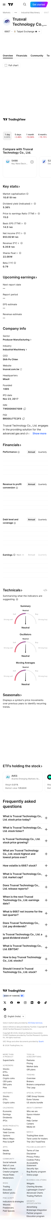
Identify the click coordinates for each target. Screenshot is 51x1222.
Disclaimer (31, 1153)
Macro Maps (8, 1138)
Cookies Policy (33, 1160)
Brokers (30, 1081)
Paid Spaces (8, 1211)
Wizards (6, 1204)
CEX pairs (7, 1081)
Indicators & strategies (13, 1201)
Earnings (7, 1114)
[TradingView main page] (10, 4)
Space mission (33, 1114)
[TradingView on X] (5, 1003)
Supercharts (8, 1060)
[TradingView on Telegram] (39, 1003)
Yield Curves (8, 1132)
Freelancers (8, 1207)
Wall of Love (8, 1165)
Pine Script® (8, 1141)
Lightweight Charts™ (36, 1189)
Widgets (30, 1183)
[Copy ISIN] (24, 409)
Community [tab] (37, 55)
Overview (31, 1078)
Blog (29, 1117)
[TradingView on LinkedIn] (32, 1003)
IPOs (5, 1120)
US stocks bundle (35, 1102)
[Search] (24, 4)
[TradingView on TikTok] (46, 1003)
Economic (7, 1111)
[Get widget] (45, 590)
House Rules (8, 1174)
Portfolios (7, 1129)
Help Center (32, 1120)
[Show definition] (27, 194)
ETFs (5, 1072)
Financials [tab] (21, 55)
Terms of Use (33, 1150)
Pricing (30, 1063)
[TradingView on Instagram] (25, 1003)
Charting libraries (34, 1186)
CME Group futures (35, 1096)
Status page (32, 1174)
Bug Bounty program (36, 1171)
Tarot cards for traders (37, 1138)
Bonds (6, 1075)
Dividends (7, 1117)
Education (7, 1189)
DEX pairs (7, 1084)
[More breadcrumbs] (15, 12)
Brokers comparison (36, 1084)
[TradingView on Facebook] (12, 1003)
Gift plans (31, 1069)
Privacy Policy (33, 1156)
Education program (35, 1216)
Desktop (7, 1153)
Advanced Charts (35, 1193)
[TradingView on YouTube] (18, 1003)
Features (31, 1060)
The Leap (31, 1087)
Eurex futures (33, 1099)
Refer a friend (9, 1168)
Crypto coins (9, 1078)
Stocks (6, 1069)
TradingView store (35, 1135)
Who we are (32, 1111)
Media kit (31, 1127)
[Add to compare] (32, 162)
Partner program (34, 1213)
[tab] (31, 452)
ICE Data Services (35, 1023)
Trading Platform (34, 1196)
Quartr (41, 1041)
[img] (36, 31)
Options (6, 1135)
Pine (5, 1087)
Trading (6, 1186)
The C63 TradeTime (36, 1141)
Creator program (10, 1171)
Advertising (32, 1207)
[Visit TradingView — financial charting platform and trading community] (14, 119)
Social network (9, 1162)
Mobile (6, 1150)
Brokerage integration (37, 1210)
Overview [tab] (8, 55)
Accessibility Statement (32, 1164)
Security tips (32, 1168)
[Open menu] (4, 4)
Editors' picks (9, 1193)
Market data (32, 1066)
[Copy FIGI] (23, 418)
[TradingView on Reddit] (5, 1009)
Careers (30, 1123)
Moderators (8, 1178)
